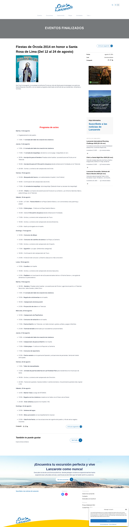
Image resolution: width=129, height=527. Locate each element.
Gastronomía (60, 15)
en (115, 5)
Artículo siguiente (73, 426)
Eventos (39, 15)
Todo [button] (88, 15)
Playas (70, 15)
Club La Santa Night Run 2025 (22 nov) (100, 157)
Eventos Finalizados (64, 28)
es (118, 5)
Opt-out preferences (104, 524)
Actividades (79, 15)
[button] (126, 509)
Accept (109, 521)
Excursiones (49, 15)
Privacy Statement (112, 524)
